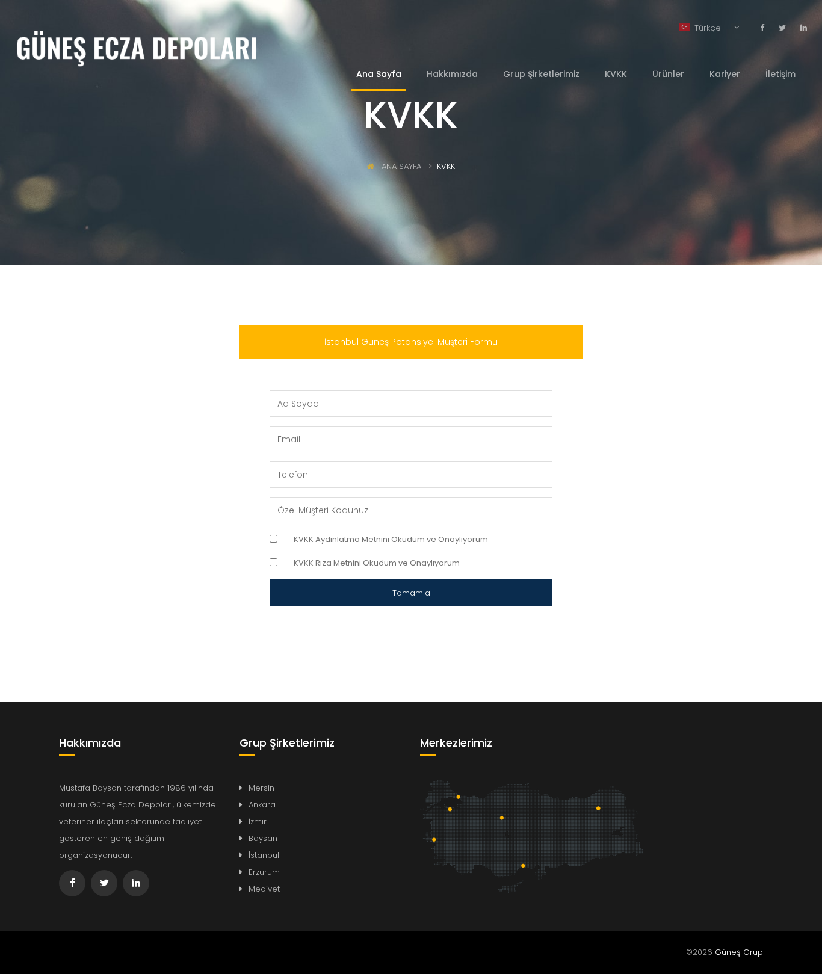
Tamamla (411, 593)
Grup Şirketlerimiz (541, 74)
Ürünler (668, 74)
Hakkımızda (452, 74)
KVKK (616, 74)
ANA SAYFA (400, 166)
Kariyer (724, 74)
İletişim (780, 74)
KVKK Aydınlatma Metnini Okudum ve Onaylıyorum (391, 539)
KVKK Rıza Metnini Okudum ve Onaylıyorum (377, 563)
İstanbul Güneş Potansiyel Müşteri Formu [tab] (411, 342)
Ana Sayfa (378, 74)
